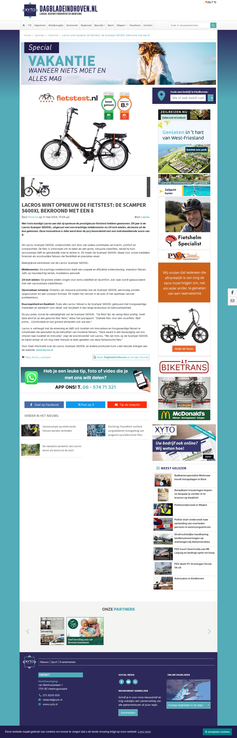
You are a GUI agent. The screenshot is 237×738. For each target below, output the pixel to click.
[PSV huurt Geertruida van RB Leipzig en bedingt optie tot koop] (163, 553)
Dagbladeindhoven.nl (69, 9)
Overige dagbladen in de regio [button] (185, 705)
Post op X (87, 404)
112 (29, 25)
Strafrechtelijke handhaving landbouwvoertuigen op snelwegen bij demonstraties (192, 538)
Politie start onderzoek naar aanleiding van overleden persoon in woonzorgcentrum (192, 523)
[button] (22, 187)
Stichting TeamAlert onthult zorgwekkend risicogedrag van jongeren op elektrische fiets (126, 431)
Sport (111, 25)
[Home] (24, 25)
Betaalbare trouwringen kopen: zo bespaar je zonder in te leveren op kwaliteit (193, 494)
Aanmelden (128, 712)
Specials (39, 35)
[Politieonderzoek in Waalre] (163, 509)
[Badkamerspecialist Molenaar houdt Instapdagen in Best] (163, 480)
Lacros (145, 216)
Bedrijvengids (56, 25)
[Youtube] (128, 681)
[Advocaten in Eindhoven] (163, 583)
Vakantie (53, 35)
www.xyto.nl (50, 704)
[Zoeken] (213, 25)
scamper (45, 357)
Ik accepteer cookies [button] (217, 731)
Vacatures (135, 25)
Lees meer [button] (144, 731)
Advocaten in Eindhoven (189, 578)
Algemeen (40, 25)
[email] (232, 301)
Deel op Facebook (47, 404)
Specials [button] (98, 25)
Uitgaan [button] (121, 25)
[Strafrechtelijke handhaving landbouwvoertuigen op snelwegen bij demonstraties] (163, 539)
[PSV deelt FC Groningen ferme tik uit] (163, 568)
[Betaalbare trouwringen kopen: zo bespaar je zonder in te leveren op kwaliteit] (163, 494)
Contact (147, 25)
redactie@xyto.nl (52, 699)
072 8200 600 (51, 695)
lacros (35, 357)
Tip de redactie (130, 404)
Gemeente (72, 25)
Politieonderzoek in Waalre (190, 504)
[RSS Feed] (135, 681)
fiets (28, 357)
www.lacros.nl (44, 349)
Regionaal (86, 25)
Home (27, 35)
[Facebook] (121, 681)
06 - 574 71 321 (99, 387)
